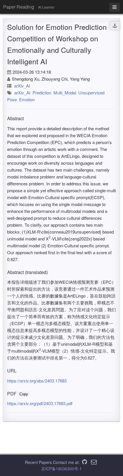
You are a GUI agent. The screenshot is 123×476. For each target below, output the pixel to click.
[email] (94, 462)
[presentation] (50, 239)
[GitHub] (84, 462)
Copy (23, 394)
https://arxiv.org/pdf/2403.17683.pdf (39, 403)
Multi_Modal (64, 93)
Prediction (42, 93)
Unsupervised (91, 93)
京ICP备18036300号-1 (61, 468)
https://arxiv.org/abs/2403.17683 (37, 381)
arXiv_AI (22, 86)
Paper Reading (18, 6)
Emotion (27, 99)
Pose (12, 99)
